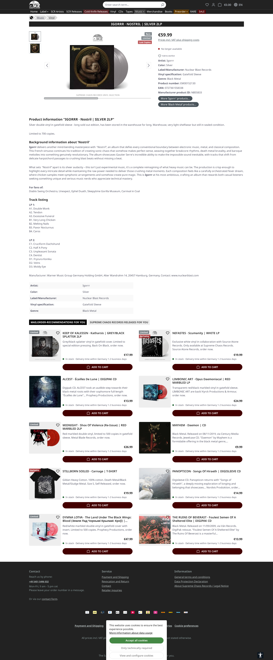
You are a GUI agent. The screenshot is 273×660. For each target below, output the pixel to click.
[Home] (31, 17)
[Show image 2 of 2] (124, 98)
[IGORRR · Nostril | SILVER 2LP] (98, 65)
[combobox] (131, 5)
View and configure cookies (136, 655)
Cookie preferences (186, 626)
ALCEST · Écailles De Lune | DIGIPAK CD (90, 379)
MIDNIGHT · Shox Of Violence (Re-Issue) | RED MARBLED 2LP (94, 426)
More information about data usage (130, 633)
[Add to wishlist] (57, 333)
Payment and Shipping (115, 577)
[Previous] (47, 65)
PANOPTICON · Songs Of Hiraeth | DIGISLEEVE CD (206, 471)
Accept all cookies (137, 640)
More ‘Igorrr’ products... (175, 98)
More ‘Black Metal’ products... (178, 104)
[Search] (162, 5)
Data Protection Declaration (191, 581)
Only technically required (136, 648)
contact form (49, 599)
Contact (106, 586)
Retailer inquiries (112, 590)
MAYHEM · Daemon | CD (189, 425)
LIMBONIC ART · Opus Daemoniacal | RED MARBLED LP (201, 380)
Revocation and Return (115, 581)
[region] (90, 65)
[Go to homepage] (34, 4)
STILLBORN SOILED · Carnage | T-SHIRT (90, 471)
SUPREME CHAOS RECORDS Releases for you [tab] (119, 322)
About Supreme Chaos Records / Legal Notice (201, 586)
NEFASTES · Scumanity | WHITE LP (195, 333)
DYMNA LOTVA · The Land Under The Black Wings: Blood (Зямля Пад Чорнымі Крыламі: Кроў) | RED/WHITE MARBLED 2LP (97, 519)
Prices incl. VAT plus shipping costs (178, 40)
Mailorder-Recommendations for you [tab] (58, 322)
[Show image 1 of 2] (71, 98)
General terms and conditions (192, 577)
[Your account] (213, 5)
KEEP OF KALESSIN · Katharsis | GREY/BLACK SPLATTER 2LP (93, 334)
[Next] (148, 65)
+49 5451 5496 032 (39, 581)
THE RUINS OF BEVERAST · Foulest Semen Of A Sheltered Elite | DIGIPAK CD (204, 519)
